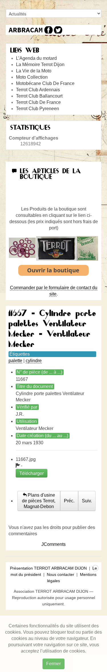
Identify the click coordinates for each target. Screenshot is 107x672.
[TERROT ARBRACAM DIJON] (26, 29)
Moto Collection (32, 77)
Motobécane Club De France (45, 83)
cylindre (34, 360)
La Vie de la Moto (33, 70)
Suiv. (87, 500)
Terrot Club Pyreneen (37, 108)
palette (15, 360)
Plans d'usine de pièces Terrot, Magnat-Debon (38, 501)
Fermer (53, 663)
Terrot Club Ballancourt (39, 96)
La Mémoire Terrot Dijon (40, 64)
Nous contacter (60, 574)
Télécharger (31, 473)
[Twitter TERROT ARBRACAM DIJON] (58, 29)
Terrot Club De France (38, 102)
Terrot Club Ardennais (38, 89)
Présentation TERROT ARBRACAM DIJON (48, 568)
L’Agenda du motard (36, 58)
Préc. (69, 500)
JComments (53, 544)
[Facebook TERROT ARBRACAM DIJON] (48, 29)
